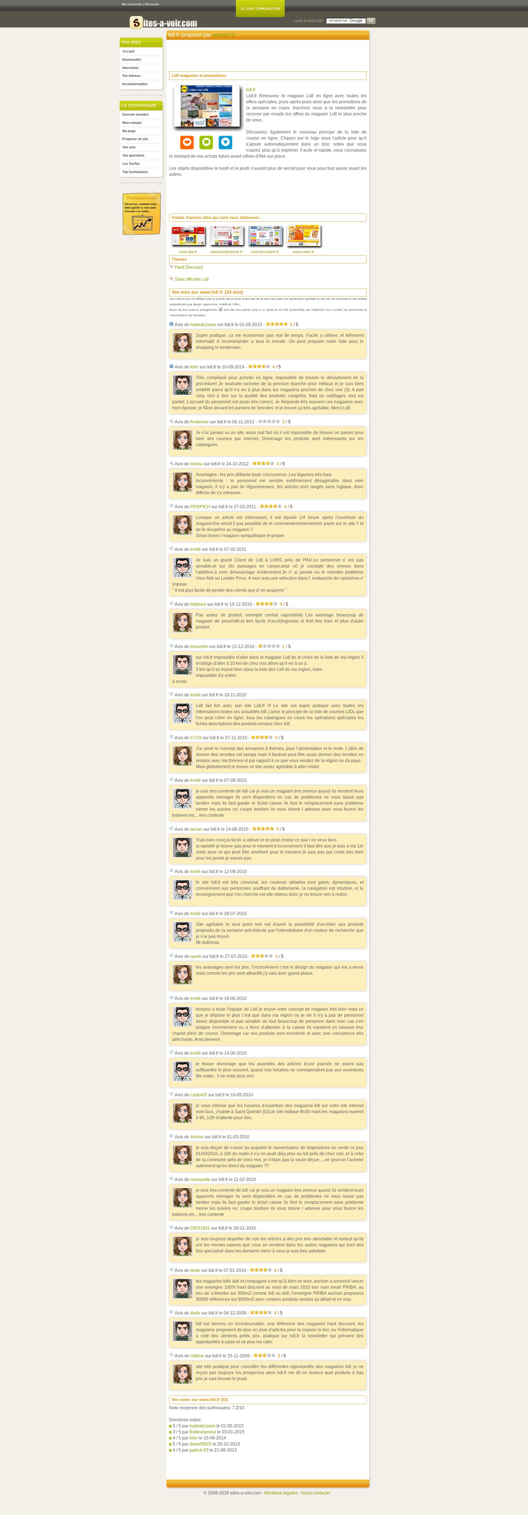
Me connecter (132, 4)
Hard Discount (189, 267)
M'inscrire (152, 4)
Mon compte (132, 123)
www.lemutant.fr (265, 251)
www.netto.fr (304, 251)
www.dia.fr (188, 251)
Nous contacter (316, 1493)
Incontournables (135, 84)
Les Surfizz (131, 164)
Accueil (128, 51)
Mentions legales (281, 1493)
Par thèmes (131, 76)
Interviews (130, 68)
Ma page (129, 131)
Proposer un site (135, 139)
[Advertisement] (269, 53)
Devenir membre (135, 114)
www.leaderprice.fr (227, 251)
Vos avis (129, 147)
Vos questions (133, 155)
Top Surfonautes (135, 172)
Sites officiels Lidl (192, 279)
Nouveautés (131, 60)
